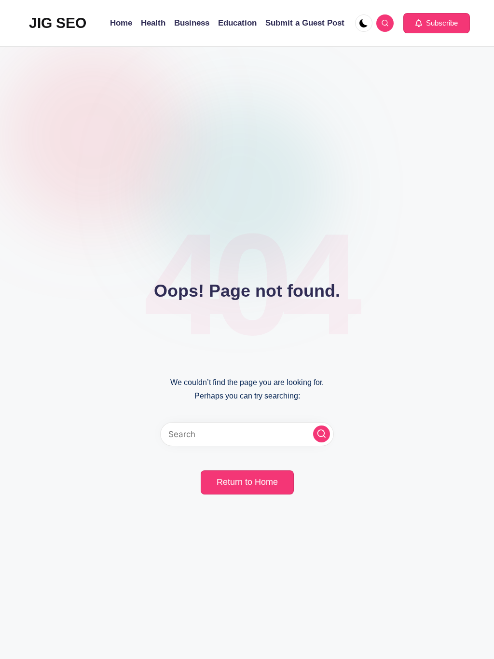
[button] (436, 23)
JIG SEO (57, 23)
